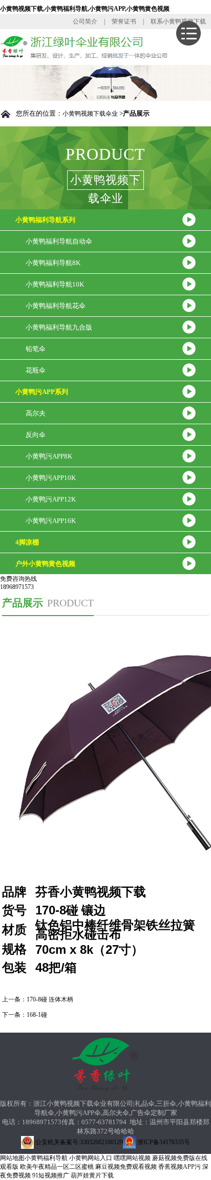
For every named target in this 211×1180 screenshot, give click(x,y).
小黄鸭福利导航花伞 (56, 306)
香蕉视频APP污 (179, 1166)
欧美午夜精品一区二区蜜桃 (57, 1166)
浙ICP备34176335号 (163, 1142)
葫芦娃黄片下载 (92, 1175)
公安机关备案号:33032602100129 (78, 1142)
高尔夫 (36, 413)
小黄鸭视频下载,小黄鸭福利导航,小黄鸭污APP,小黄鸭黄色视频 (85, 8)
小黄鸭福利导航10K (55, 284)
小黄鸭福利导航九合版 (59, 327)
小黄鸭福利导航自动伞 (59, 241)
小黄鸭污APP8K (49, 456)
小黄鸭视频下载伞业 (90, 113)
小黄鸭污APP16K (51, 521)
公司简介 (85, 21)
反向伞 (36, 435)
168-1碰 (37, 1014)
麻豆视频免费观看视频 (126, 1166)
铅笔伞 (36, 349)
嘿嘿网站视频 (132, 1158)
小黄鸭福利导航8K (53, 263)
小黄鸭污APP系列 (41, 392)
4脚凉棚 (27, 542)
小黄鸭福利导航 (46, 1158)
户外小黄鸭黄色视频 (45, 563)
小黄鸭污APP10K (51, 478)
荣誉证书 (124, 21)
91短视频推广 (50, 1175)
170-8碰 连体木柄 (50, 999)
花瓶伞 (36, 370)
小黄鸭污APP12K (51, 499)
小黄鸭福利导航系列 (45, 220)
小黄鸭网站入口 (90, 1158)
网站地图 (12, 1158)
